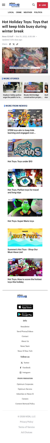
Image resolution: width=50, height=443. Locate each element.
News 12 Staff (7, 37)
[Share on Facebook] (10, 44)
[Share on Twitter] (14, 44)
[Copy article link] (17, 44)
